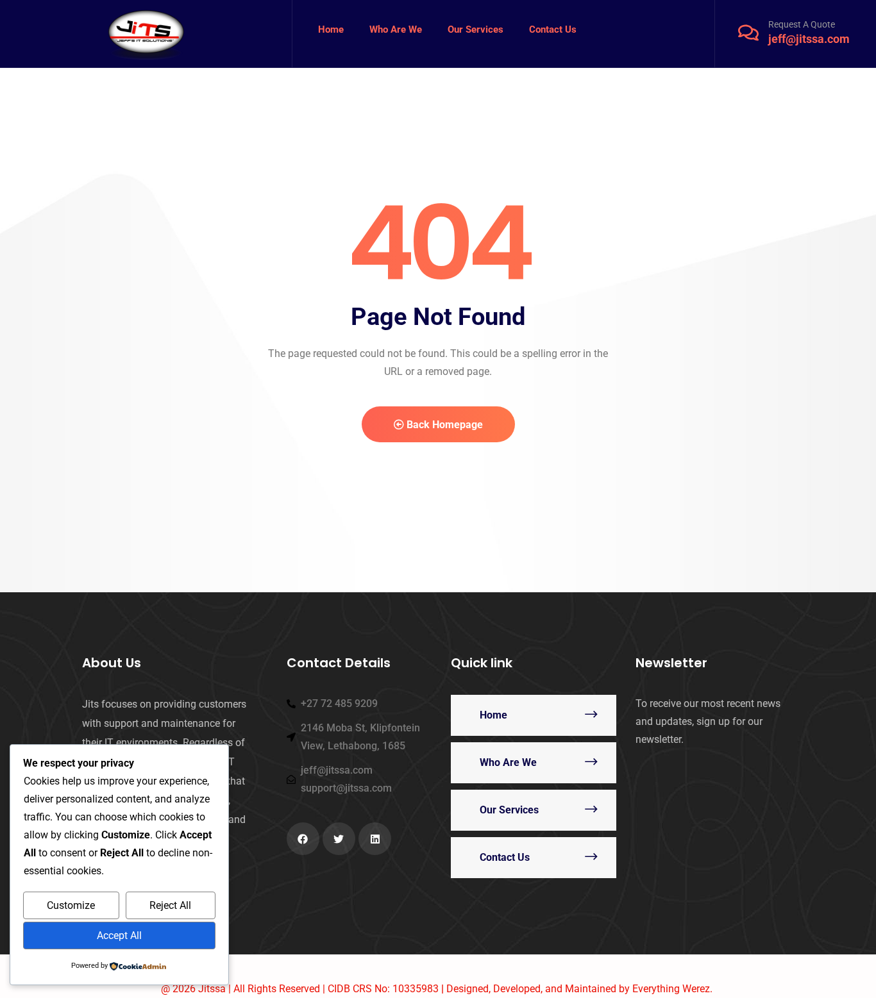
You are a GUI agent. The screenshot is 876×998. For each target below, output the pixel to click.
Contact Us (505, 857)
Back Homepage (443, 425)
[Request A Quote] (748, 32)
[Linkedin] (374, 838)
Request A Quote (801, 24)
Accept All (119, 935)
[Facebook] (303, 838)
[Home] (146, 33)
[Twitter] (339, 838)
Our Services (509, 810)
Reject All (170, 905)
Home (493, 715)
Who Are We (508, 762)
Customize (71, 905)
